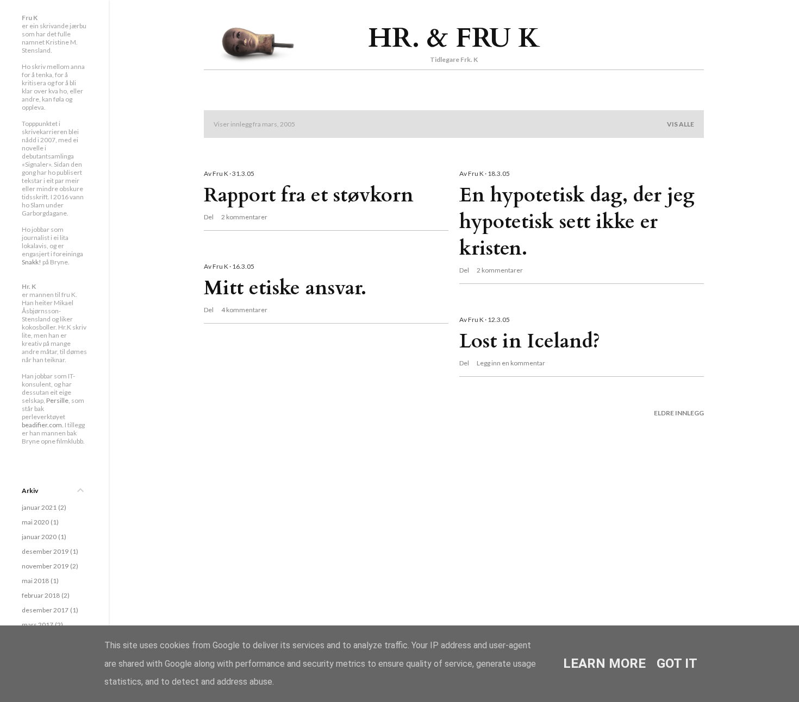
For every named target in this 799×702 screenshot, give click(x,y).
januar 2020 (43, 537)
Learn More (604, 663)
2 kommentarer (244, 217)
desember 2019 (49, 551)
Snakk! (31, 262)
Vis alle (680, 124)
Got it (677, 663)
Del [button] (209, 217)
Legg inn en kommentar (511, 363)
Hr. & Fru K (454, 38)
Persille (57, 400)
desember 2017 (49, 610)
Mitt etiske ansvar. (285, 288)
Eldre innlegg (679, 413)
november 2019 (49, 566)
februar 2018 (44, 595)
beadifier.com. (43, 425)
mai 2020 (39, 522)
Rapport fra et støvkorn (309, 195)
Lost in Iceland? (529, 341)
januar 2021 (43, 507)
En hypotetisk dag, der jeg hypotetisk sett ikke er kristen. (577, 222)
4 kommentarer (244, 310)
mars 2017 (41, 625)
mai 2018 (39, 581)
